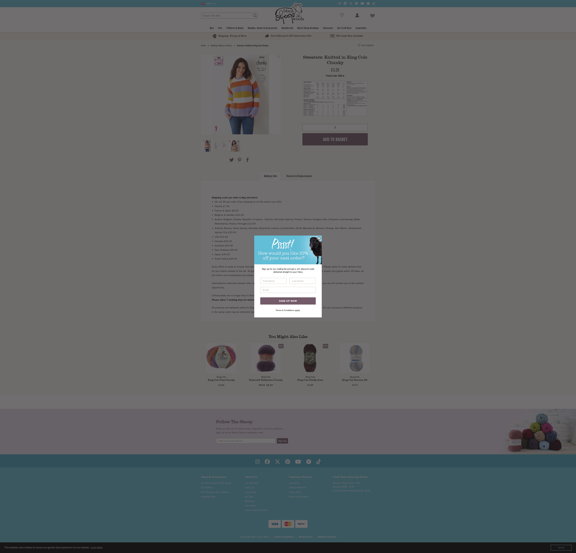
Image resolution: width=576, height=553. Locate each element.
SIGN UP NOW (288, 301)
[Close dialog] (319, 238)
